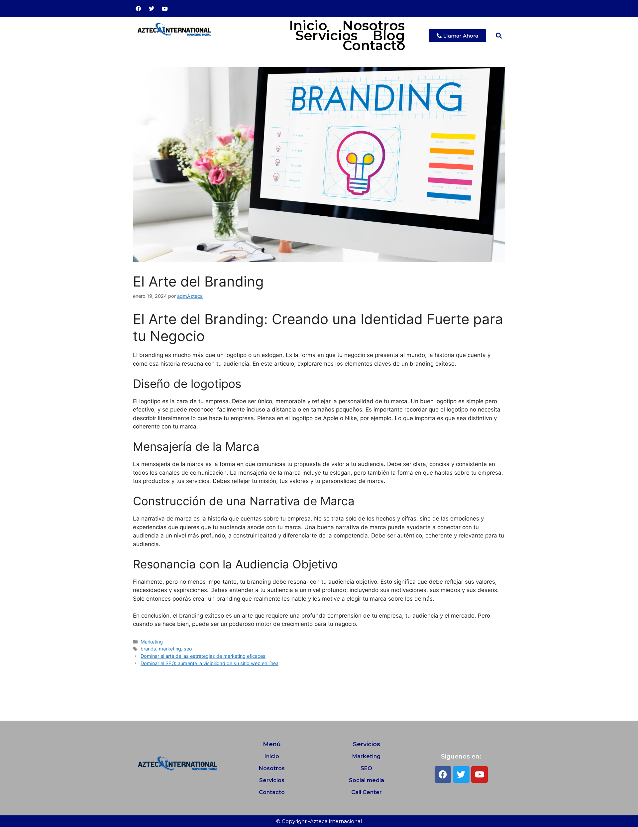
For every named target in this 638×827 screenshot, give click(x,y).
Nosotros (373, 26)
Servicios (326, 36)
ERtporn (139, 704)
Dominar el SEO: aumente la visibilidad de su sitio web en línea (209, 663)
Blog (388, 36)
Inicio (308, 26)
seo (188, 648)
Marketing (152, 642)
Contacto (374, 46)
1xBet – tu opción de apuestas (167, 687)
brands (148, 648)
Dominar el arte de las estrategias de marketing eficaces (203, 656)
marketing (170, 648)
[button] (498, 35)
